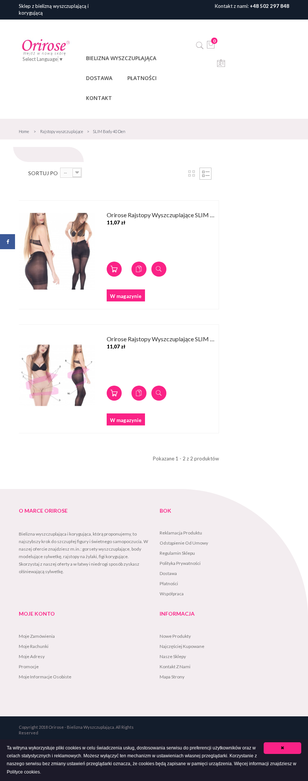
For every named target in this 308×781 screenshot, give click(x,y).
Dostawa (99, 78)
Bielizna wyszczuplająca (121, 58)
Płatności (142, 78)
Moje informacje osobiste (45, 677)
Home (24, 131)
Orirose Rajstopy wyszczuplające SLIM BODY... (163, 215)
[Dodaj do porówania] (138, 269)
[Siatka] (191, 174)
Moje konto (37, 613)
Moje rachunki (33, 646)
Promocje (29, 666)
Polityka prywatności (180, 563)
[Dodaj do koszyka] (114, 269)
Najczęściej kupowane (182, 646)
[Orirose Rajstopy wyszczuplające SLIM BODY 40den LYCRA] (57, 251)
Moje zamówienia (37, 636)
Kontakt (99, 97)
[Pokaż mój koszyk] (211, 47)
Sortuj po (43, 173)
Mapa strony (172, 677)
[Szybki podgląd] (158, 269)
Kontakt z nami (175, 666)
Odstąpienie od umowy (184, 543)
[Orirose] (46, 47)
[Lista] (205, 174)
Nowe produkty (175, 636)
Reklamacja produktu (181, 533)
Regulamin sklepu (177, 553)
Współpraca (172, 593)
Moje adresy (32, 656)
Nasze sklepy (173, 656)
